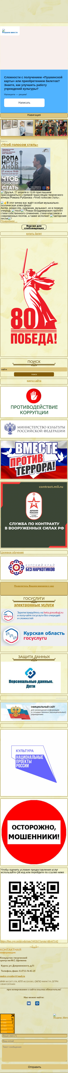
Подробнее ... (9, 221)
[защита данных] (31, 692)
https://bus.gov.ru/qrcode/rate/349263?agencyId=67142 (29, 941)
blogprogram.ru (64, 1071)
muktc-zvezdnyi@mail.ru (12, 976)
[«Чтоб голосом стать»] (25, 189)
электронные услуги (34, 604)
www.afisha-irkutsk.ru (61, 698)
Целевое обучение (12, 552)
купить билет (34, 233)
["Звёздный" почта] (37, 1004)
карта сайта (34, 380)
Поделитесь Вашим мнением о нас (34, 586)
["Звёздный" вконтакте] (29, 1004)
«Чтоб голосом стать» (19, 144)
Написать (24, 102)
